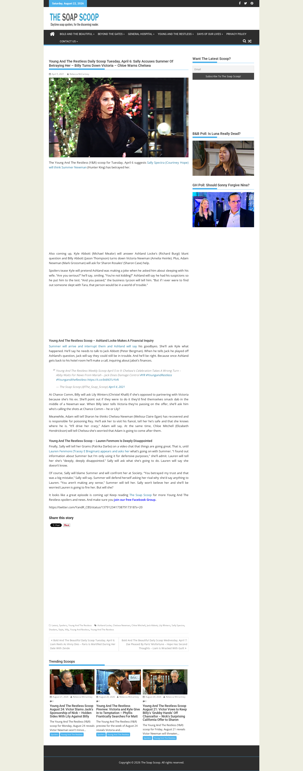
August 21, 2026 (60, 694)
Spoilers (63, 622)
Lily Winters (164, 622)
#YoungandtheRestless (71, 377)
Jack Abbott (152, 622)
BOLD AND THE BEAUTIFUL (76, 34)
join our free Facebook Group (135, 497)
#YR (142, 372)
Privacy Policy (236, 34)
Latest (55, 622)
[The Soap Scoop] (52, 33)
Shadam (53, 626)
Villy (67, 626)
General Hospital (140, 34)
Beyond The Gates (110, 34)
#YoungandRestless (159, 372)
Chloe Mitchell (138, 622)
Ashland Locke (104, 622)
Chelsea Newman (121, 622)
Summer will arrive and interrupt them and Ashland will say (93, 346)
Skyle (60, 626)
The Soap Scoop (140, 492)
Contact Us (68, 41)
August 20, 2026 (107, 694)
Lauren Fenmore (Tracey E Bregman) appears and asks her (89, 448)
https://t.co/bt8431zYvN (103, 377)
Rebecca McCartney (79, 74)
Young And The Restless (175, 34)
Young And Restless (79, 626)
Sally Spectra (178, 622)
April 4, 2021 (117, 384)
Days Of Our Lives (209, 34)
